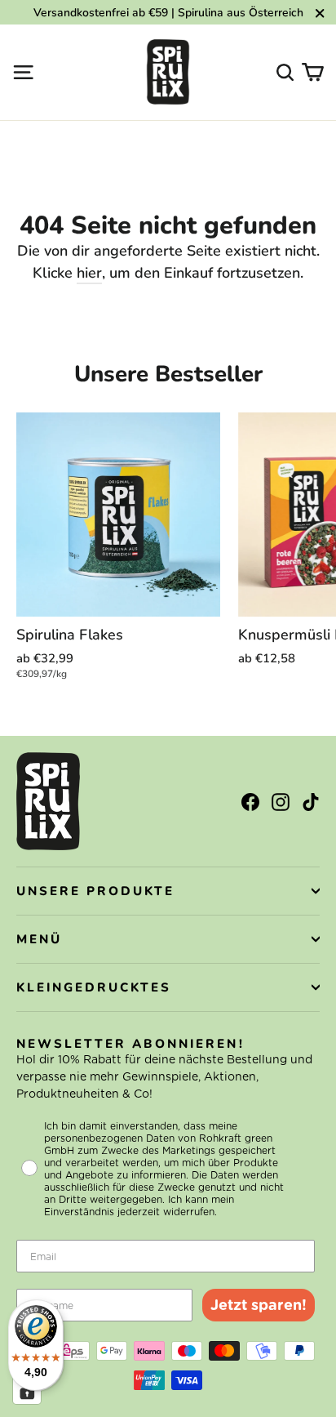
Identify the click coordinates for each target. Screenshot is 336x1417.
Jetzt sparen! (258, 1304)
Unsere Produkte (95, 891)
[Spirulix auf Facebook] (250, 801)
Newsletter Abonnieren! (130, 1043)
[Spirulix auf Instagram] (281, 801)
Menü (39, 939)
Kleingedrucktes (93, 987)
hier (89, 273)
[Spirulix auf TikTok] (311, 801)
